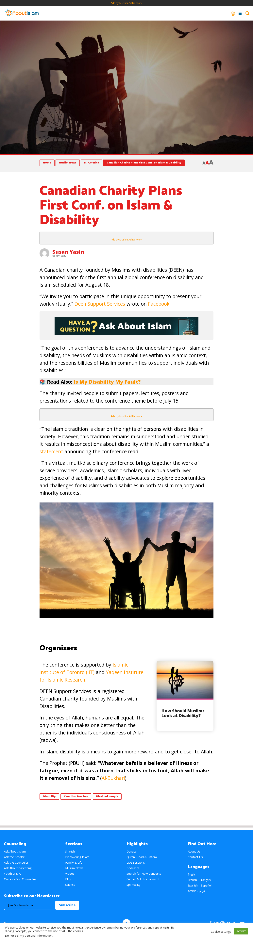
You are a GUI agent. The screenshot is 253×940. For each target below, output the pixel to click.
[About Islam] (22, 13)
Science (70, 884)
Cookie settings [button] (221, 931)
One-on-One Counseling (20, 879)
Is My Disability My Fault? (107, 381)
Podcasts (132, 868)
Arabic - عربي (197, 891)
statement (51, 451)
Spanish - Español (199, 885)
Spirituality (133, 884)
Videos (70, 873)
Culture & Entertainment (143, 879)
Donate (131, 851)
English (192, 874)
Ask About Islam (15, 851)
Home (47, 163)
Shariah (70, 851)
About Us (194, 851)
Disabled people (107, 796)
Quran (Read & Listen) (141, 857)
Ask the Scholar (14, 857)
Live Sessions (135, 862)
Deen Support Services (100, 303)
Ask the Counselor (16, 862)
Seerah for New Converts (143, 873)
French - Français (199, 880)
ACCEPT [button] (241, 931)
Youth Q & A (12, 873)
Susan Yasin (68, 251)
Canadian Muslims (76, 796)
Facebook (158, 303)
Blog (68, 879)
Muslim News (67, 163)
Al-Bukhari (113, 778)
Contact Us (195, 857)
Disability (49, 796)
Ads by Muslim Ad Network (126, 3)
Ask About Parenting (18, 868)
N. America (91, 163)
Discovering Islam (77, 857)
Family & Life (73, 862)
